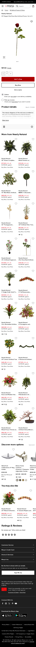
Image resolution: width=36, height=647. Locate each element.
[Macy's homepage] (2, 10)
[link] (9, 163)
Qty (7, 71)
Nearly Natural (6, 13)
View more (5, 120)
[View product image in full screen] (4, 57)
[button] (18, 42)
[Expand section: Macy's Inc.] (18, 559)
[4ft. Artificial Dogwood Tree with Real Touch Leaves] (9, 246)
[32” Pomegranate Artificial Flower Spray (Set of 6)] (9, 211)
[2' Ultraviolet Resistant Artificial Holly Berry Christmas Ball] (27, 179)
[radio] (17, 480)
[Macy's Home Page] (9, 6)
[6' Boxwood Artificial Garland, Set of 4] (27, 346)
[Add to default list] (16, 139)
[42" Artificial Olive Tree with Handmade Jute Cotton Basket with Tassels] (27, 211)
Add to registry (18, 89)
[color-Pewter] (17, 480)
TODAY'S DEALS (6, 1)
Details (9, 68)
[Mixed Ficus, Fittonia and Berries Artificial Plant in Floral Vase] (9, 416)
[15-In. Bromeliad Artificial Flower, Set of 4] (9, 311)
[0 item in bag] (33, 6)
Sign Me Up (18, 572)
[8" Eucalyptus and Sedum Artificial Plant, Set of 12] (27, 311)
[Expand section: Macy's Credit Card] (18, 549)
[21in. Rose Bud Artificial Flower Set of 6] (27, 246)
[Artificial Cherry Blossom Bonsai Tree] (27, 416)
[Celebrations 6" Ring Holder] (8, 456)
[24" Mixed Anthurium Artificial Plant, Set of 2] (9, 498)
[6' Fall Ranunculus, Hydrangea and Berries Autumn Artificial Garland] (27, 279)
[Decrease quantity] (3, 73)
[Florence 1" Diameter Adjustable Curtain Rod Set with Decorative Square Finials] (22, 456)
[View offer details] (18, 126)
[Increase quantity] (11, 73)
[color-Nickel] (26, 480)
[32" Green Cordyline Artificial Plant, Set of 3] (9, 147)
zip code (13, 96)
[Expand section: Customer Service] (18, 545)
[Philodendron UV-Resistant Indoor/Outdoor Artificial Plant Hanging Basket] (27, 381)
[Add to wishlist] (32, 21)
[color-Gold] (23, 480)
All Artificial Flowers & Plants (17, 10)
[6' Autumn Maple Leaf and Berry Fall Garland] (24, 498)
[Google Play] (21, 615)
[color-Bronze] (20, 480)
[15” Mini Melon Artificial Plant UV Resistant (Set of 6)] (9, 179)
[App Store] (7, 615)
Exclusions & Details (13, 592)
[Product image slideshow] (18, 42)
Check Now (22, 592)
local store (15, 101)
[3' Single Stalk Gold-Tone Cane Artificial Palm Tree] (9, 279)
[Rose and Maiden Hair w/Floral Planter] (9, 381)
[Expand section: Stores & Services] (18, 554)
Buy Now (18, 85)
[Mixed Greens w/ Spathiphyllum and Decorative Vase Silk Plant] (27, 147)
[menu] (2, 6)
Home (6, 10)
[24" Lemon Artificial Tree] (9, 346)
